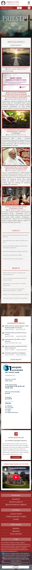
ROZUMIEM (16, 567)
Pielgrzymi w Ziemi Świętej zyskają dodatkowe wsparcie (16, 294)
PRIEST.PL (12, 3)
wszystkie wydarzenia (16, 359)
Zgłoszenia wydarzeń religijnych (16, 504)
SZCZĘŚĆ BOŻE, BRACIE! (16, 28)
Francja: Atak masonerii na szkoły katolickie (13, 258)
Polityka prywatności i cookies (16, 516)
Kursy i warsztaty (16, 534)
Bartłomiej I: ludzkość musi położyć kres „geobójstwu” (15, 298)
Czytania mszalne (16, 514)
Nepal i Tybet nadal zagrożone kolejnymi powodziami (15, 251)
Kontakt (16, 519)
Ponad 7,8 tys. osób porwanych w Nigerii (12, 255)
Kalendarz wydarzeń (16, 502)
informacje (24, 69)
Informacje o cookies (16, 563)
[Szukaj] (19, 8)
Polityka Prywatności (16, 561)
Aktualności (16, 43)
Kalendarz (16, 528)
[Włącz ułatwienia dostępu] (30, 8)
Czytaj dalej (15, 457)
